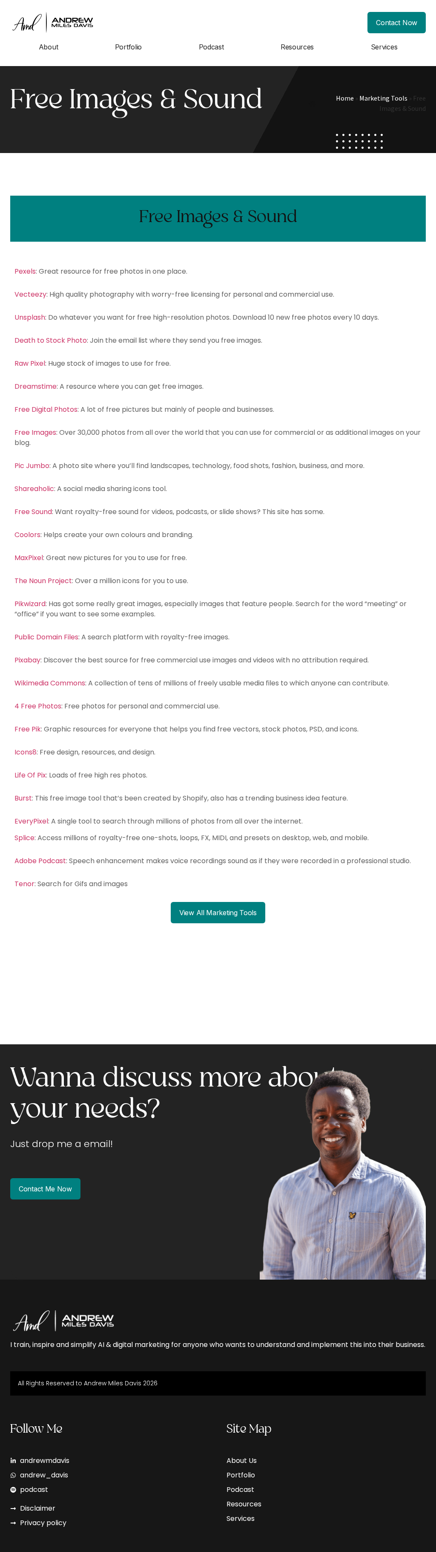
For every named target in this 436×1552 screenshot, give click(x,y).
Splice (24, 838)
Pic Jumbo (31, 466)
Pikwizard (30, 604)
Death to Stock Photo (50, 340)
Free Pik (27, 729)
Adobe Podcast (40, 861)
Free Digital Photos (45, 409)
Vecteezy (30, 294)
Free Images (35, 432)
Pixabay (27, 660)
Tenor (24, 884)
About (48, 47)
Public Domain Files (46, 637)
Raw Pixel (29, 363)
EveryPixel (31, 821)
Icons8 (25, 752)
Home (345, 98)
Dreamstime (35, 386)
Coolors (27, 535)
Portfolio (128, 47)
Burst (23, 798)
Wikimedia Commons (49, 683)
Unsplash (29, 317)
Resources (297, 47)
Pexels (25, 271)
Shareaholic (34, 489)
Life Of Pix (30, 775)
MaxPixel (28, 558)
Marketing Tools (383, 98)
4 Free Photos (37, 706)
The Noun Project (43, 581)
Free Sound (33, 512)
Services (384, 47)
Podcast (211, 47)
